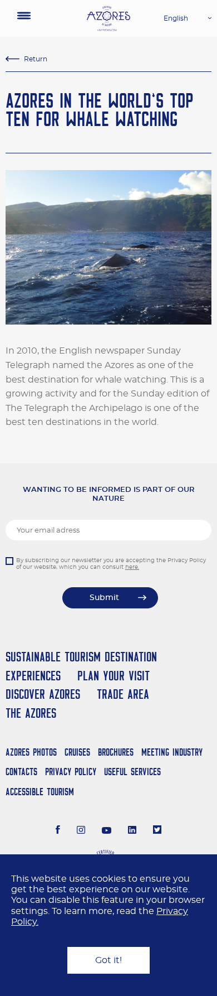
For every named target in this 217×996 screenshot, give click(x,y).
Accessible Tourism (40, 791)
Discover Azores (43, 694)
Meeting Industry (172, 752)
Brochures (116, 752)
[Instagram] (81, 830)
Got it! (108, 960)
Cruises (77, 752)
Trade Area (123, 694)
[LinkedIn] (132, 830)
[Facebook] (58, 830)
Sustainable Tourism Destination (81, 657)
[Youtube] (107, 830)
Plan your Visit (113, 676)
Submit (104, 598)
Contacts (21, 771)
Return (35, 59)
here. (132, 567)
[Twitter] (157, 830)
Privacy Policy (70, 771)
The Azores (31, 713)
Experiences (33, 676)
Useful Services (132, 771)
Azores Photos (31, 752)
